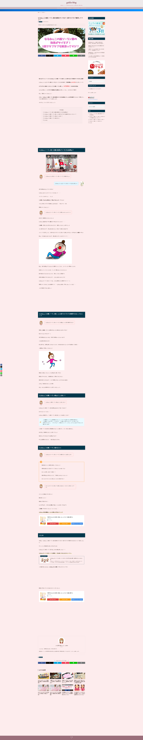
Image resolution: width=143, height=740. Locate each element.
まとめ (45, 120)
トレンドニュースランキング (92, 99)
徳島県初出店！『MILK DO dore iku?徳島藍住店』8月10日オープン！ (96, 53)
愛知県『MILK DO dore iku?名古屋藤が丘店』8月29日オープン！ (96, 46)
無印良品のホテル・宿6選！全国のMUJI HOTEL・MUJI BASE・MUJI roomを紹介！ (96, 43)
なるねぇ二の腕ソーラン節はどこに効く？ (53, 116)
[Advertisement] (61, 68)
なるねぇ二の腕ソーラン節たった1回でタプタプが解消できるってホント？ (60, 114)
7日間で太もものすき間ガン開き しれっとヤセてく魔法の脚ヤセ (60, 517)
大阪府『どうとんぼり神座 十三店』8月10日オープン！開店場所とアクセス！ (96, 50)
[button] (42, 56)
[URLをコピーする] (81, 56)
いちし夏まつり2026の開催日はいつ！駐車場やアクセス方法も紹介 (96, 57)
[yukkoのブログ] (71, 2)
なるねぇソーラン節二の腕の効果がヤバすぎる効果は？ (56, 112)
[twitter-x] (70, 737)
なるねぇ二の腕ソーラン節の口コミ (52, 118)
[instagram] (72, 737)
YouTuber (40, 21)
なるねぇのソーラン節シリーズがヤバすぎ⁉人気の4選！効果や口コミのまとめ (66, 559)
